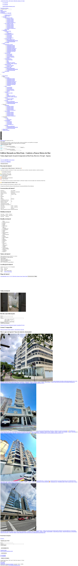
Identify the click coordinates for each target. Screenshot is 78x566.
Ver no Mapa (2, 562)
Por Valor (6, 67)
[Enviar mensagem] (24, 147)
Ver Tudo (10, 17)
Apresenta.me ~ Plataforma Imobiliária (6, 564)
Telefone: (2, 318)
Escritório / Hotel (10, 59)
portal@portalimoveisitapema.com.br (9, 6)
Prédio (8, 61)
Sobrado (8, 57)
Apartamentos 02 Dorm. (11, 46)
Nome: (1, 542)
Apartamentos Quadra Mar (11, 50)
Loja (7, 60)
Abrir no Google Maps (8, 271)
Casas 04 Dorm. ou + (10, 55)
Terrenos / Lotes (9, 66)
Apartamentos (7, 44)
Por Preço (6, 38)
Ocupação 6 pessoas (10, 20)
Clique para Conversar (4, 163)
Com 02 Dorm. (9, 35)
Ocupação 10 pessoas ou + (11, 22)
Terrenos (6, 64)
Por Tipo (6, 31)
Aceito (10, 144)
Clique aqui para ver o (32, 276)
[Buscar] (0, 9)
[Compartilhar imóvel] (0, 158)
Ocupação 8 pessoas (10, 21)
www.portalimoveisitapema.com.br (14, 565)
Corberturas (9, 52)
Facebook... (2, 538)
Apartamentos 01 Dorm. (11, 45)
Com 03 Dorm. (9, 36)
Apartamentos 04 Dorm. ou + (12, 48)
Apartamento (7, 17)
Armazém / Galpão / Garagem (12, 63)
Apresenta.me (2, 563)
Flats (7, 32)
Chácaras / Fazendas (10, 65)
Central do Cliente (3, 550)
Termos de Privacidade (4, 144)
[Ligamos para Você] (1, 139)
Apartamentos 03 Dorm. (11, 47)
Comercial (6, 58)
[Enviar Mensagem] (20, 150)
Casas (6, 53)
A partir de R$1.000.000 (11, 41)
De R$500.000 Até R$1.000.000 (12, 40)
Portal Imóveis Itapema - (4, 8)
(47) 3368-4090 (5, 2)
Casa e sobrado (7, 23)
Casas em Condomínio (10, 56)
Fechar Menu (7, 29)
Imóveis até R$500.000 (11, 39)
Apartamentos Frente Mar (11, 51)
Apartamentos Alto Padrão (11, 49)
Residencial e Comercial (11, 62)
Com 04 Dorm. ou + (10, 37)
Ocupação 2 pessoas (10, 18)
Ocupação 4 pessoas (10, 19)
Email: (1, 317)
